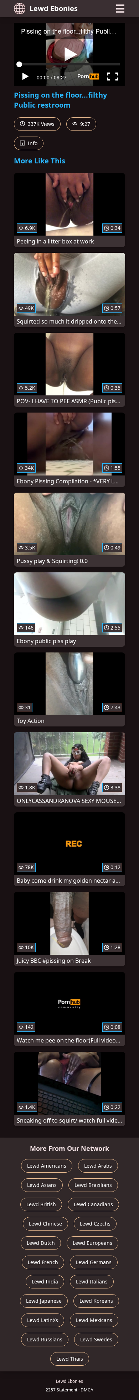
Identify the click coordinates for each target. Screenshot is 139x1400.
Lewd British (41, 1204)
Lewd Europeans (92, 1242)
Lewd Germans (94, 1262)
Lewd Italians (92, 1281)
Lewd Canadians (93, 1204)
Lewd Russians (44, 1339)
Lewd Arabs (98, 1165)
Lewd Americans (46, 1165)
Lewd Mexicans (94, 1320)
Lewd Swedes (96, 1339)
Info (31, 143)
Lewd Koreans (96, 1300)
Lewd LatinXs (42, 1320)
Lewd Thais (69, 1358)
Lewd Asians (42, 1185)
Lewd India (45, 1281)
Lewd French (43, 1262)
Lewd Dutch (41, 1242)
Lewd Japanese (44, 1300)
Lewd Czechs (95, 1223)
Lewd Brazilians (93, 1185)
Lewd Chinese (45, 1223)
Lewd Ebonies (54, 8)
